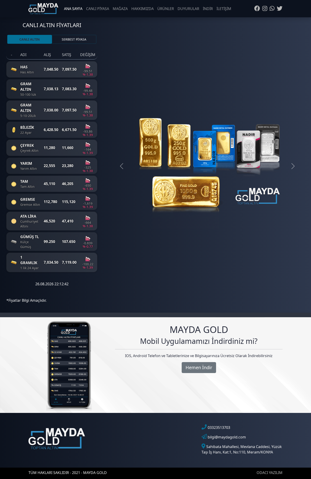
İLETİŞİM (224, 8)
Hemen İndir (199, 367)
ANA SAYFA (73, 8)
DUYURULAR (188, 8)
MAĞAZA (120, 8)
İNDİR (208, 8)
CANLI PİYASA (97, 8)
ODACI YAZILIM (270, 472)
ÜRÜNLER (165, 8)
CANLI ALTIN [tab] (29, 39)
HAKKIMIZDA (142, 8)
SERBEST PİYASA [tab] (74, 39)
